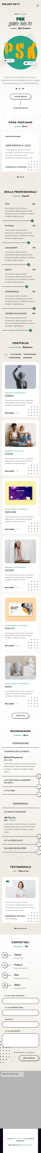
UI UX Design (15, 354)
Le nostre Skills (20, 104)
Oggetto (9, 1019)
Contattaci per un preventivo (16, 167)
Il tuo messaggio (13, 1031)
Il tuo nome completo (15, 996)
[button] (17, 177)
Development (15, 358)
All (6, 354)
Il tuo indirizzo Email (15, 1008)
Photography (30, 354)
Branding (27, 358)
